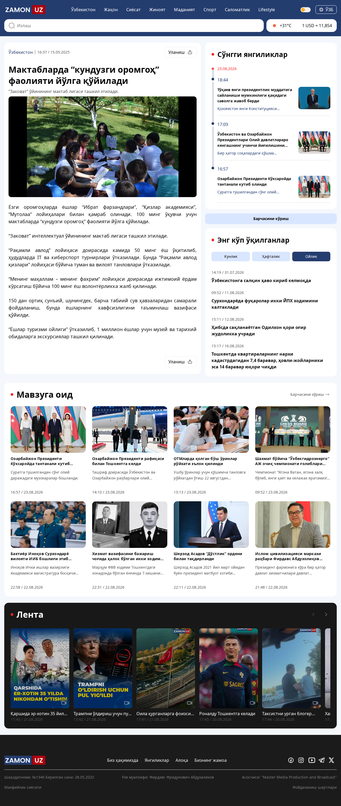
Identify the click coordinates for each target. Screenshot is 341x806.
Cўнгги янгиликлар (252, 54)
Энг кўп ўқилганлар (253, 240)
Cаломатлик (237, 10)
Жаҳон (111, 10)
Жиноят (157, 10)
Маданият (184, 10)
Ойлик (311, 256)
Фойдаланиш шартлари (315, 787)
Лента (30, 614)
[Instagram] (302, 760)
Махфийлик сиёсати (22, 787)
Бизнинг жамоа (210, 760)
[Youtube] (312, 760)
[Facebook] (292, 760)
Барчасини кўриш (271, 218)
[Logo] (24, 9)
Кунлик (230, 256)
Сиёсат (133, 10)
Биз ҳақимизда (122, 760)
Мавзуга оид (45, 394)
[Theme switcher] (306, 9)
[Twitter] (333, 760)
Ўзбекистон (83, 10)
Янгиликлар (157, 760)
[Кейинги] (326, 614)
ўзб (329, 10)
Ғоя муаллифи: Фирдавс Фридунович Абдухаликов (168, 777)
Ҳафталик (271, 256)
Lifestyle (266, 10)
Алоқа (182, 760)
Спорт (210, 10)
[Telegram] (323, 760)
